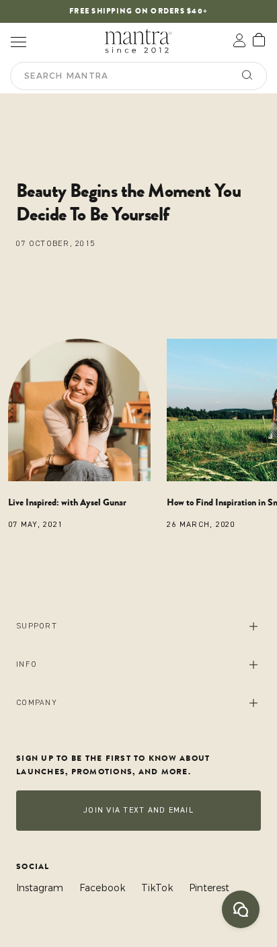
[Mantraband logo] (138, 40)
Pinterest (209, 888)
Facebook (102, 888)
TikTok (157, 888)
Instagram (39, 888)
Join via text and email (138, 810)
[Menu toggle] (18, 41)
